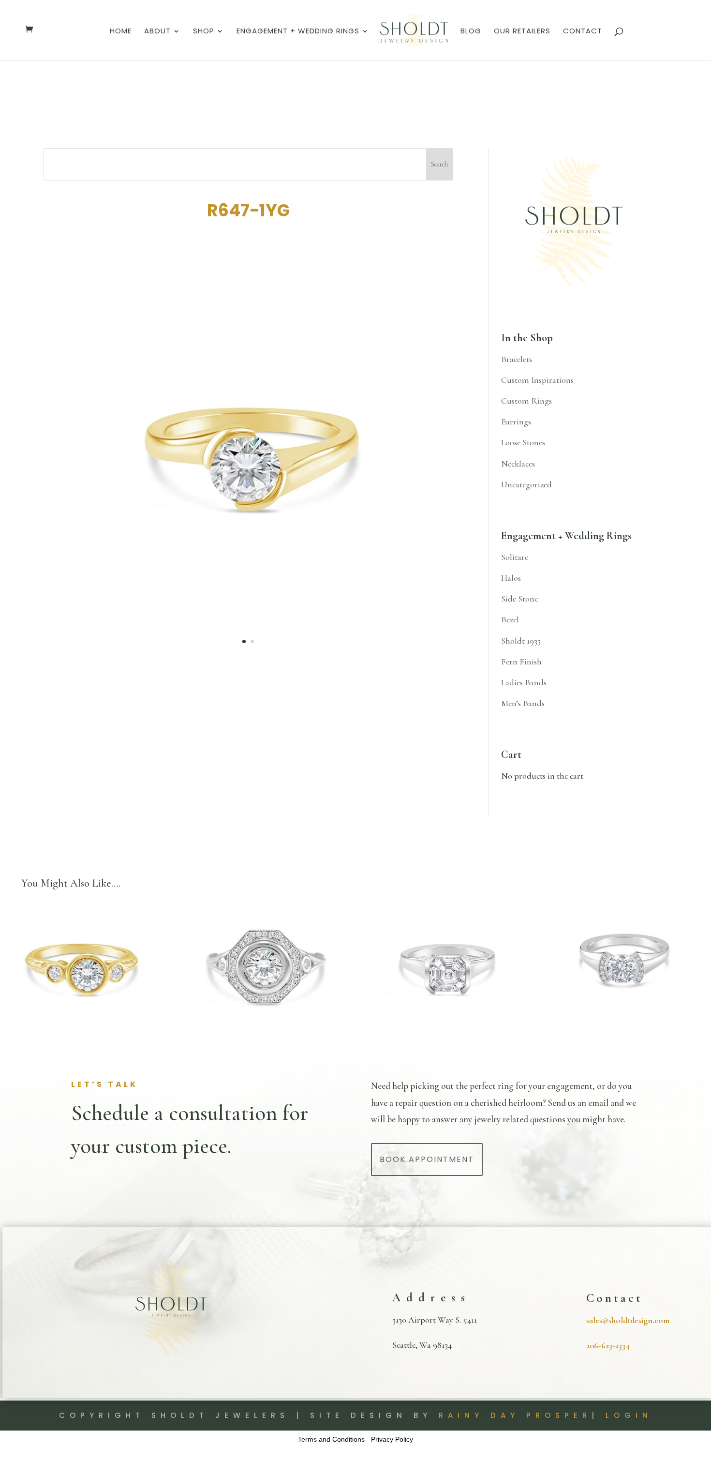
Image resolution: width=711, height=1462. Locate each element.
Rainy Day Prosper (515, 1415)
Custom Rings (526, 400)
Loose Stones (523, 442)
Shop (203, 32)
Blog (470, 32)
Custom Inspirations (537, 380)
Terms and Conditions (331, 1439)
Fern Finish (521, 661)
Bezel (510, 619)
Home (121, 32)
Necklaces (518, 463)
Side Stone (519, 598)
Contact (582, 32)
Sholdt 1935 (521, 640)
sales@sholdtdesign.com (627, 1320)
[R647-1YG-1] (248, 663)
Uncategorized (526, 484)
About (157, 32)
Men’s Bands (523, 703)
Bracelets (516, 359)
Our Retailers (522, 32)
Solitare (514, 557)
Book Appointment (427, 1159)
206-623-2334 (608, 1345)
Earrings (516, 421)
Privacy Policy (392, 1439)
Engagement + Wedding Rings (298, 32)
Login (629, 1415)
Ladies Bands (524, 682)
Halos (511, 578)
